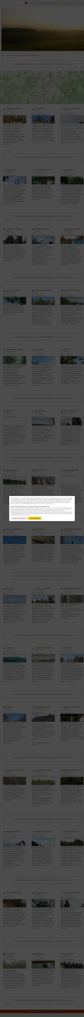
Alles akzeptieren (35, 518)
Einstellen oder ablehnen (19, 518)
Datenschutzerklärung (48, 503)
